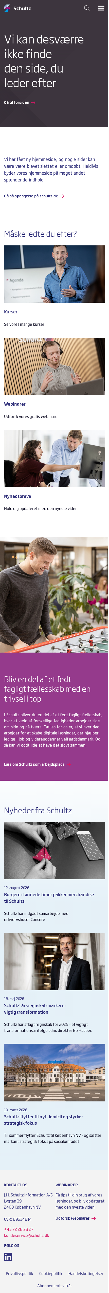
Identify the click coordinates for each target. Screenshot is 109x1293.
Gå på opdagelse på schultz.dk (31, 196)
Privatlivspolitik (19, 1273)
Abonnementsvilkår (54, 1285)
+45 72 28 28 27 (18, 1229)
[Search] (87, 8)
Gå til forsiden (16, 102)
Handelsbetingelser (85, 1273)
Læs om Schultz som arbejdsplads (34, 764)
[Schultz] (17, 8)
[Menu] (101, 8)
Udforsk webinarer (72, 1218)
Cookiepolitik (50, 1273)
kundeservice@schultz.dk (26, 1235)
